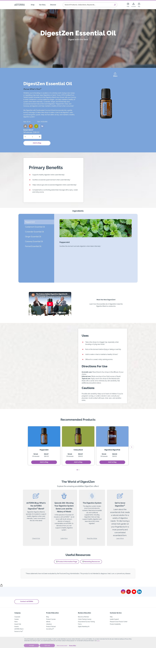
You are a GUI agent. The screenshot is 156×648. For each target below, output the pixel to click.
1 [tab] (77, 470)
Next (132, 447)
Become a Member (83, 617)
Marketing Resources (92, 561)
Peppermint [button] (30, 222)
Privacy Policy (72, 645)
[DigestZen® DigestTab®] (112, 436)
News (16, 621)
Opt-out (47, 645)
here (98, 640)
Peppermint (44, 450)
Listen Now (64, 538)
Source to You (18, 631)
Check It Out (36, 538)
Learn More (120, 538)
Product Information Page (67, 561)
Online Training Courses (84, 619)
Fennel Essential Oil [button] (33, 246)
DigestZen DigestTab (112, 450)
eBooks (48, 621)
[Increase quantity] (39, 137)
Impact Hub (17, 624)
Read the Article (92, 538)
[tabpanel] (44, 445)
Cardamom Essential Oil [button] (35, 227)
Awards (16, 626)
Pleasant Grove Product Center (118, 621)
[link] (128, 4)
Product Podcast (51, 626)
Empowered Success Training (86, 621)
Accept (31, 645)
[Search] (115, 5)
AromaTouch (50, 629)
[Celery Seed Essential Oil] (78, 436)
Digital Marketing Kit (83, 626)
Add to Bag (37, 143)
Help (111, 617)
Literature (49, 624)
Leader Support (114, 619)
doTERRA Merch (18, 629)
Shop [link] (32, 5)
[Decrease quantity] (25, 137)
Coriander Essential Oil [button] (34, 232)
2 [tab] (79, 470)
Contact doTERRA (26, 601)
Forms (80, 624)
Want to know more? (62, 645)
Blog (47, 617)
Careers (16, 619)
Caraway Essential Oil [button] (34, 241)
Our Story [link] (42, 5)
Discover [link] (53, 5)
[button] (25, 126)
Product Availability (115, 624)
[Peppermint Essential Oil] (44, 436)
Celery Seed (78, 450)
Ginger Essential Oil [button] (33, 236)
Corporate (17, 617)
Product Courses (51, 619)
